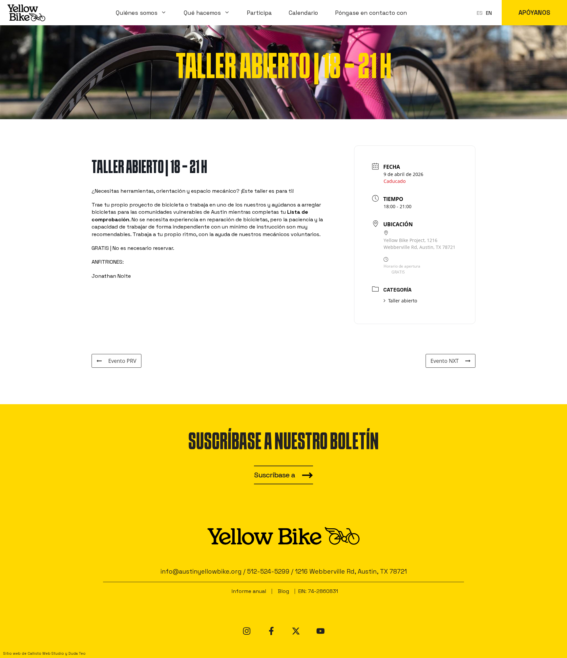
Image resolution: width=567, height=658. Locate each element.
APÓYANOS (534, 13)
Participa (259, 12)
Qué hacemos (202, 12)
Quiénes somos (137, 12)
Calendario (303, 12)
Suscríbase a (274, 475)
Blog (283, 591)
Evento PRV (122, 360)
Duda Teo (77, 653)
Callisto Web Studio (46, 653)
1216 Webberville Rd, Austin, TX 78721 (351, 571)
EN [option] (489, 13)
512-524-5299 (268, 571)
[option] (489, 13)
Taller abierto (402, 300)
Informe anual (249, 591)
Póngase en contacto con (371, 12)
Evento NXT (444, 360)
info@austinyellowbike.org (201, 571)
